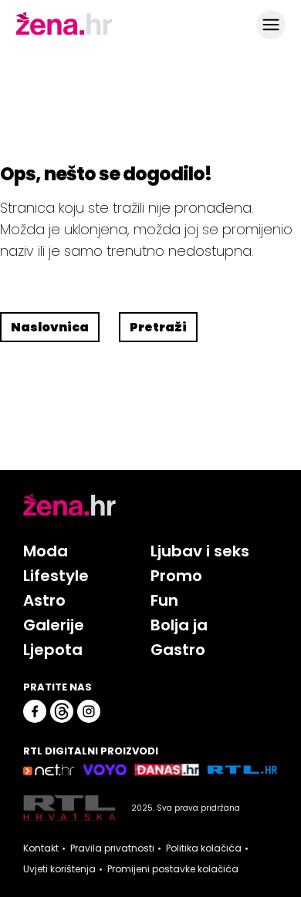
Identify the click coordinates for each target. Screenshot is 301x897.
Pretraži (158, 327)
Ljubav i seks (199, 551)
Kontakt (41, 848)
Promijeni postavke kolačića (172, 869)
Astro (44, 600)
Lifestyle (56, 575)
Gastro (177, 649)
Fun (164, 600)
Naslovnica (50, 327)
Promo (176, 575)
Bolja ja (179, 625)
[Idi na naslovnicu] (64, 33)
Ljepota (53, 649)
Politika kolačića (204, 848)
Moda (45, 551)
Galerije (53, 625)
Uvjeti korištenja (59, 869)
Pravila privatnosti (112, 848)
